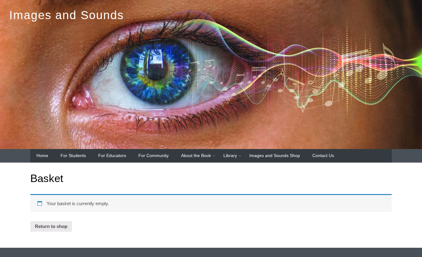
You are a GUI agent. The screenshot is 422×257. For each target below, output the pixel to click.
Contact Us (323, 155)
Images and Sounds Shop (274, 155)
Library (230, 155)
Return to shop (51, 226)
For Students (73, 155)
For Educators (112, 155)
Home (42, 155)
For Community (153, 155)
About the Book (196, 155)
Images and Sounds (66, 15)
